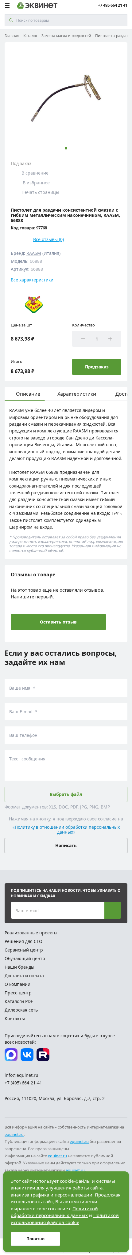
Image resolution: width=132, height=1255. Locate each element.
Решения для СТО (23, 941)
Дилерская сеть (21, 1010)
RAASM (33, 253)
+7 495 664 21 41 (112, 5)
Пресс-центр (18, 993)
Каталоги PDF (19, 1001)
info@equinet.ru (21, 1075)
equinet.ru (14, 1134)
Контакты (15, 1018)
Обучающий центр (25, 958)
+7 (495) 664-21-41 (23, 1083)
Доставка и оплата (24, 975)
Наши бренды (19, 967)
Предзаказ (97, 367)
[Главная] (37, 5)
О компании (17, 984)
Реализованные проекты (31, 933)
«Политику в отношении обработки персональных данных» (66, 830)
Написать (66, 845)
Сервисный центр (24, 950)
